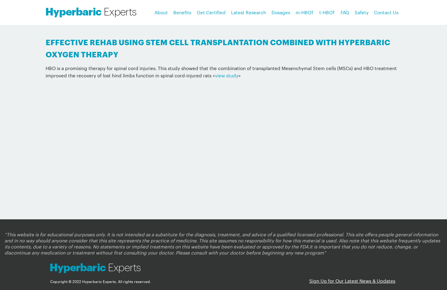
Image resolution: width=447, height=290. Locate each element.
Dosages (281, 12)
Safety (362, 12)
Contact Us (386, 12)
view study (226, 75)
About (161, 12)
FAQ (345, 12)
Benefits (182, 12)
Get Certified (211, 12)
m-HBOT (305, 12)
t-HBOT (327, 12)
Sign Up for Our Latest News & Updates (352, 281)
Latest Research (248, 12)
